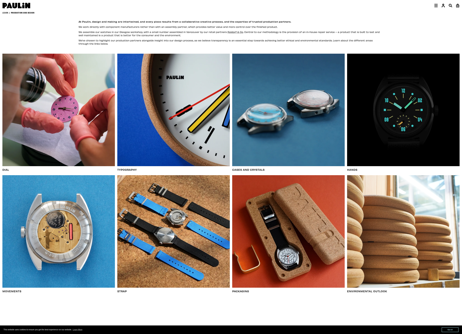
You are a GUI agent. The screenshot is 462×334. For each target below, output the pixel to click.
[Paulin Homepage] (16, 6)
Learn (5, 12)
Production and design (23, 12)
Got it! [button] (450, 330)
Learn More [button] (77, 330)
